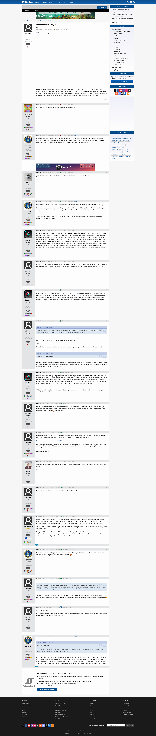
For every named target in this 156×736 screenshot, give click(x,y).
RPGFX (28, 183)
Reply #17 (39, 607)
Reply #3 (38, 172)
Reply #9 (38, 372)
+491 (28, 450)
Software (37, 2)
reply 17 (50, 642)
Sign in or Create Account (47, 689)
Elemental (57, 705)
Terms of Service (77, 733)
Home (24, 20)
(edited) (75, 135)
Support (71, 2)
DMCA (83, 733)
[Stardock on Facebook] (117, 90)
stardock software (127, 138)
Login (40, 10)
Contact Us (92, 719)
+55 (28, 191)
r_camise (28, 471)
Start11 (23, 708)
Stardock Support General (44, 20)
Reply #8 (38, 321)
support (113, 158)
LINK (76, 293)
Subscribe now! (122, 81)
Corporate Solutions (26, 705)
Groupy (23, 716)
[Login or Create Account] (128, 2)
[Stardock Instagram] (126, 90)
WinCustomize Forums (61, 29)
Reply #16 (39, 578)
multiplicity (121, 140)
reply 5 (51, 327)
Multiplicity (24, 714)
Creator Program (94, 716)
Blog (65, 2)
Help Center (126, 703)
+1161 (28, 535)
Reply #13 (39, 487)
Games (45, 2)
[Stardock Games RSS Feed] (128, 93)
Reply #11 (39, 432)
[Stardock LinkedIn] (125, 93)
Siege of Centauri (59, 719)
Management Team (94, 708)
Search (35, 10)
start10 (128, 145)
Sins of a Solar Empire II (60, 710)
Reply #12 (39, 461)
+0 (28, 44)
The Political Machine (60, 714)
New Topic (102, 7)
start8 (113, 142)
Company (93, 700)
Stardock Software (31, 20)
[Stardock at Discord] (119, 93)
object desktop (115, 154)
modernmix (127, 156)
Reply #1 (38, 104)
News (59, 2)
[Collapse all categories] (133, 29)
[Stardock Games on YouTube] (120, 90)
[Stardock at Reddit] (116, 93)
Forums (92, 721)
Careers (91, 710)
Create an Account (127, 708)
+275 (28, 124)
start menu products (116, 138)
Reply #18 (39, 636)
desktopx (114, 147)
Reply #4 (38, 201)
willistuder (28, 114)
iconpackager (115, 149)
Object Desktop (25, 703)
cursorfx (114, 152)
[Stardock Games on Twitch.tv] (123, 90)
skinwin (28, 33)
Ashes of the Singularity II (61, 703)
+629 (28, 250)
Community (52, 2)
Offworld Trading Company (61, 716)
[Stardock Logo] (27, 2)
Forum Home (28, 10)
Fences (23, 710)
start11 (121, 149)
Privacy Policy (68, 733)
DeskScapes (24, 712)
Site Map (89, 733)
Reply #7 (38, 290)
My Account (126, 705)
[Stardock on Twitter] (114, 90)
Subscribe (130, 725)
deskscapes (119, 142)
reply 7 (51, 353)
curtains (121, 156)
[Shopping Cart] (131, 2)
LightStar (28, 145)
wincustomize (121, 147)
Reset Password (127, 712)
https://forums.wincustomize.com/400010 (49, 441)
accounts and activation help (118, 145)
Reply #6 (38, 261)
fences (113, 136)
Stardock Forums (66, 607)
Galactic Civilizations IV (60, 708)
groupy (127, 140)
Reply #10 (39, 403)
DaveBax (28, 240)
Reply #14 (39, 516)
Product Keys (126, 710)
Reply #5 (38, 230)
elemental (123, 154)
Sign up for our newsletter (97, 725)
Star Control (58, 712)
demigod (120, 152)
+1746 (28, 153)
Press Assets (93, 714)
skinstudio (128, 149)
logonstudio (114, 156)
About (91, 703)
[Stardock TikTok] (122, 93)
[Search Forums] (134, 2)
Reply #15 (39, 549)
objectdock (114, 140)
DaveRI (28, 442)
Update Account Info (128, 714)
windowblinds (120, 136)
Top (106, 104)
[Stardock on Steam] (129, 90)
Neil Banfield (28, 526)
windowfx (126, 152)
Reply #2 (38, 135)
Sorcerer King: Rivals (60, 721)
